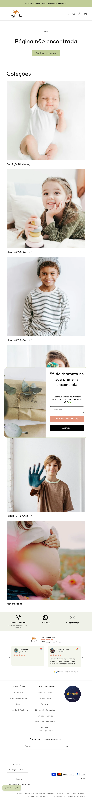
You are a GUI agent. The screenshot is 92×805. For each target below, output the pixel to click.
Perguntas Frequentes (18, 698)
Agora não (67, 428)
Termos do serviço (78, 794)
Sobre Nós (18, 692)
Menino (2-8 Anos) (18, 340)
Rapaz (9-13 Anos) (18, 515)
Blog (18, 704)
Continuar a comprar (46, 53)
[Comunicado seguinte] (87, 3)
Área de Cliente (45, 692)
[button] (5, 14)
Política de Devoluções (45, 721)
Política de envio (63, 794)
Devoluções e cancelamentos (46, 729)
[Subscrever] (67, 746)
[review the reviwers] (41, 650)
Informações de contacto (76, 796)
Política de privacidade (38, 796)
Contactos (45, 704)
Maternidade (15, 603)
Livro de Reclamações (45, 710)
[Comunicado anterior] (5, 3)
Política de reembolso (57, 796)
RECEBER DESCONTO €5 (66, 419)
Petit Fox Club (45, 698)
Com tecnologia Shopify (46, 794)
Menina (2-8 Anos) (18, 252)
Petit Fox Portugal (30, 794)
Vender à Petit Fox (19, 710)
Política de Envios (45, 716)
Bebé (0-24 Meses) (18, 164)
